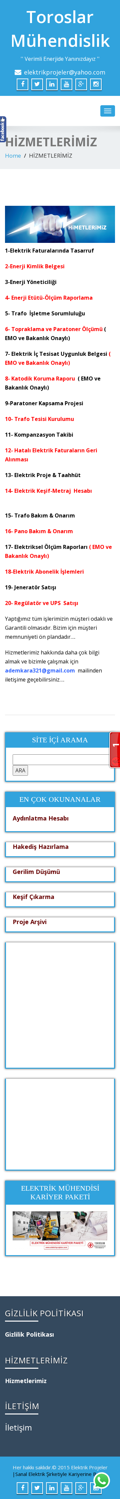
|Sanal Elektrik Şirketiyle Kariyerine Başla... (60, 1474)
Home (13, 155)
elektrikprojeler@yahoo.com (64, 72)
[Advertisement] (60, 1002)
